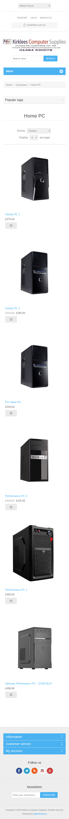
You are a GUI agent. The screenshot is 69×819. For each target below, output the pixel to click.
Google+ (50, 771)
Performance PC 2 (16, 496)
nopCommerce (40, 814)
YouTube (42, 771)
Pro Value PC (13, 402)
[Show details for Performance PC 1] (35, 554)
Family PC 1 (12, 214)
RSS (34, 771)
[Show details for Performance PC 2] (35, 460)
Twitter (27, 771)
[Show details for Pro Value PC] (35, 366)
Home (9, 85)
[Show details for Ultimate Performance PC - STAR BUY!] (35, 648)
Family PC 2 (12, 308)
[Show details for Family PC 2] (35, 273)
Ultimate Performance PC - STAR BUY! (28, 683)
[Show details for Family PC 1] (35, 179)
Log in (33, 18)
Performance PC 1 (16, 589)
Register (22, 18)
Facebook (19, 771)
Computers (21, 85)
